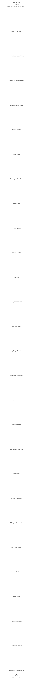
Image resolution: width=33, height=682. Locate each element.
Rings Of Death (16, 424)
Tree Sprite (16, 203)
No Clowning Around (16, 375)
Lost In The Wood (16, 31)
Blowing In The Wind (16, 105)
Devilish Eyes (16, 252)
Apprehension (16, 400)
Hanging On (16, 154)
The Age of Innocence (16, 302)
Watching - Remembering (16, 670)
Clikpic (19, 677)
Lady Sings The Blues (16, 351)
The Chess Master (16, 547)
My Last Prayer (16, 326)
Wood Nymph (16, 228)
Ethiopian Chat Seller (16, 523)
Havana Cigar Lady (16, 498)
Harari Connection (16, 645)
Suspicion (16, 277)
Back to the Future (16, 572)
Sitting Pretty (16, 130)
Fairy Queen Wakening (16, 80)
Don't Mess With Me (16, 449)
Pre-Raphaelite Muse (16, 179)
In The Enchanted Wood (16, 56)
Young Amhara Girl (16, 621)
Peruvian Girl (16, 473)
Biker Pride (16, 596)
